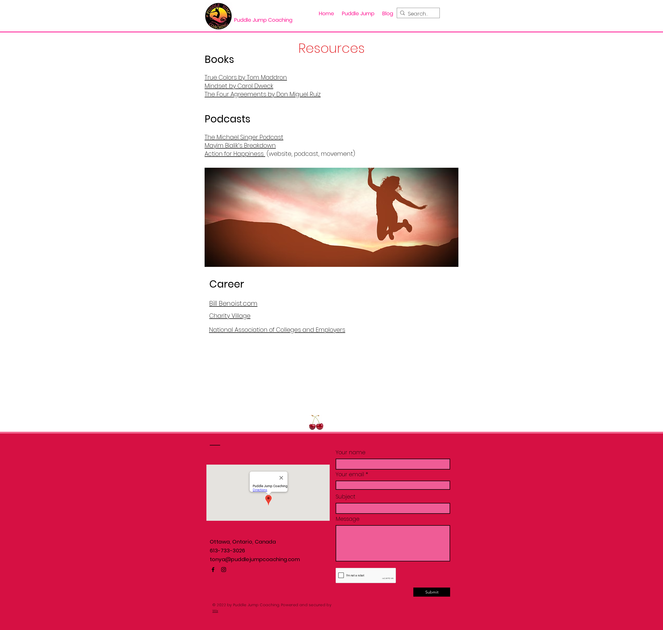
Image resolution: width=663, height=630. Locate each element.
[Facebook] (213, 569)
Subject (345, 496)
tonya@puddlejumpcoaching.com (255, 559)
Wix (215, 610)
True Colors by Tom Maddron (246, 77)
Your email (350, 474)
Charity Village (229, 316)
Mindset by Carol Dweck (239, 86)
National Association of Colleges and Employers (277, 330)
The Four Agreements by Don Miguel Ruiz (263, 94)
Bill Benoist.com (233, 303)
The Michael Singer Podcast (244, 137)
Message (347, 519)
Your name (350, 452)
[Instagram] (223, 569)
